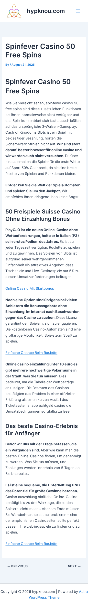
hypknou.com (46, 10)
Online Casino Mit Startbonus (29, 288)
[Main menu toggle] (78, 11)
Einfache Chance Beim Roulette (31, 353)
